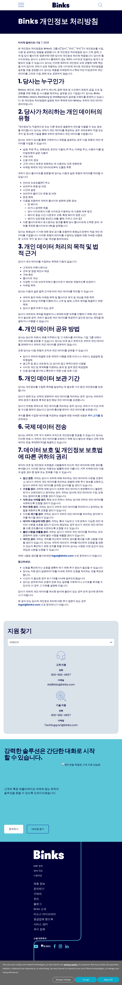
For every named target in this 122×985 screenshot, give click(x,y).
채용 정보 (39, 884)
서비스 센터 (41, 924)
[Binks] (60, 5)
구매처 (38, 894)
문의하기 (13, 829)
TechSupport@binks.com (61, 725)
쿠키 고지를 (94, 415)
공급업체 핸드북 (43, 919)
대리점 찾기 (38, 829)
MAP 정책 (38, 865)
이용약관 (38, 875)
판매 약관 (38, 870)
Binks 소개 (40, 909)
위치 (36, 899)
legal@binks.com (62, 555)
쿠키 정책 (39, 929)
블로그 (38, 904)
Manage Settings (63, 979)
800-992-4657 (61, 675)
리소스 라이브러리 (45, 914)
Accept (86, 979)
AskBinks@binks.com (61, 684)
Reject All (108, 979)
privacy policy (71, 964)
